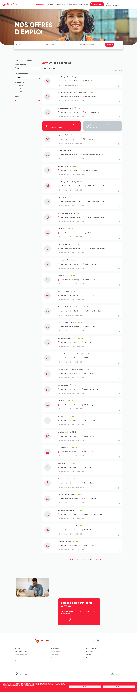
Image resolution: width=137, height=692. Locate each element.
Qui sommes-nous (60, 4)
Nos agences (89, 651)
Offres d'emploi (40, 4)
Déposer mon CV (98, 4)
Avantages (50, 4)
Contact (85, 4)
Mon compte (115, 5)
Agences (108, 5)
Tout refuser (85, 686)
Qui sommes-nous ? (56, 648)
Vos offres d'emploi (20, 648)
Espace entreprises (72, 4)
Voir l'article (66, 619)
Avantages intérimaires (21, 651)
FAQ (52, 657)
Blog (80, 4)
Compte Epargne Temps (21, 654)
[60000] (39, 100)
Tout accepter (118, 686)
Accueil (18, 12)
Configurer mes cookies (11, 687)
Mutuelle (17, 664)
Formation (18, 660)
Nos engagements (56, 651)
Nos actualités (54, 654)
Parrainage (18, 657)
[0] (15, 100)
